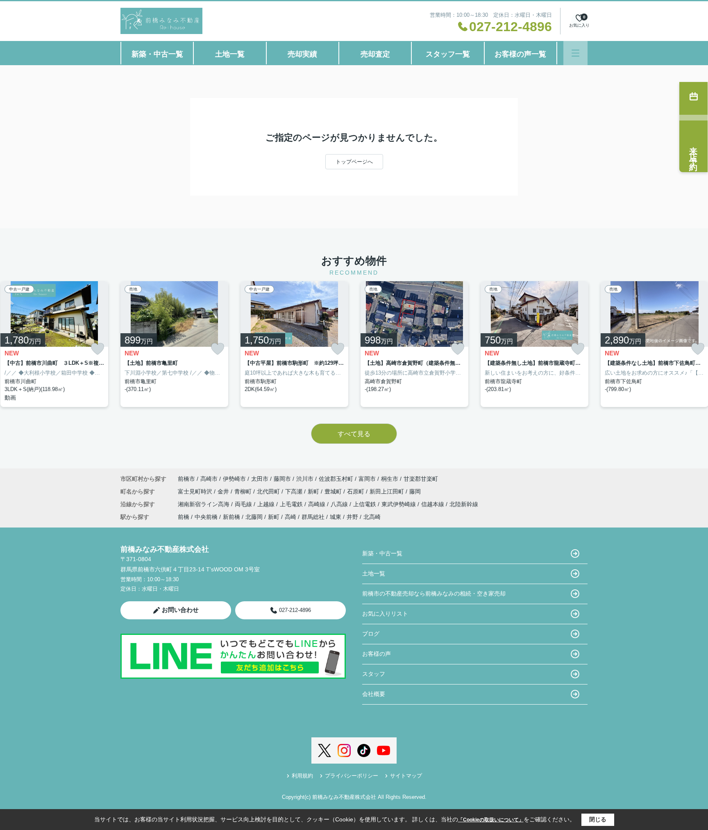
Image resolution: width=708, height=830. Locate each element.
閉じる (597, 819)
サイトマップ (406, 776)
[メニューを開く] (575, 53)
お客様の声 (376, 653)
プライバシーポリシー (351, 776)
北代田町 (269, 491)
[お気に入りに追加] (97, 349)
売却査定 (375, 54)
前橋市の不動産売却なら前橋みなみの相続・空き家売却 (434, 593)
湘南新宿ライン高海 (204, 504)
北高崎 (372, 517)
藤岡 (415, 491)
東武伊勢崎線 (399, 504)
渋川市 (304, 478)
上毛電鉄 (292, 504)
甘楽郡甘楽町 (421, 478)
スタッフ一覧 (448, 54)
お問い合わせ (180, 609)
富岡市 (367, 478)
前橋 (183, 517)
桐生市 (389, 478)
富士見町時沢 (196, 491)
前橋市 (186, 478)
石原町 (356, 491)
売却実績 (302, 54)
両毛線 (244, 504)
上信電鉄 (365, 504)
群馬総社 (313, 517)
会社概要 (373, 694)
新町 (314, 491)
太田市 (259, 478)
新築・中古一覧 (157, 54)
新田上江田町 (388, 491)
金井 (224, 491)
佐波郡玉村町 (336, 478)
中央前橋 (206, 517)
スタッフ (373, 674)
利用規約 (302, 776)
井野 (352, 517)
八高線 (340, 504)
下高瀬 (294, 491)
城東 (335, 517)
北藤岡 (254, 517)
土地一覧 (230, 54)
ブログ (370, 633)
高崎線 (317, 504)
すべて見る (354, 433)
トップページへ (354, 162)
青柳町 (243, 491)
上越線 (266, 504)
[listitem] (174, 344)
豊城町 (333, 491)
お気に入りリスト (385, 613)
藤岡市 (282, 478)
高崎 (290, 517)
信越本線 (433, 504)
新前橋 (231, 517)
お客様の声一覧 (520, 54)
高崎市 (209, 478)
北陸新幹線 (463, 504)
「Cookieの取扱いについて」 (491, 820)
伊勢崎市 (234, 478)
